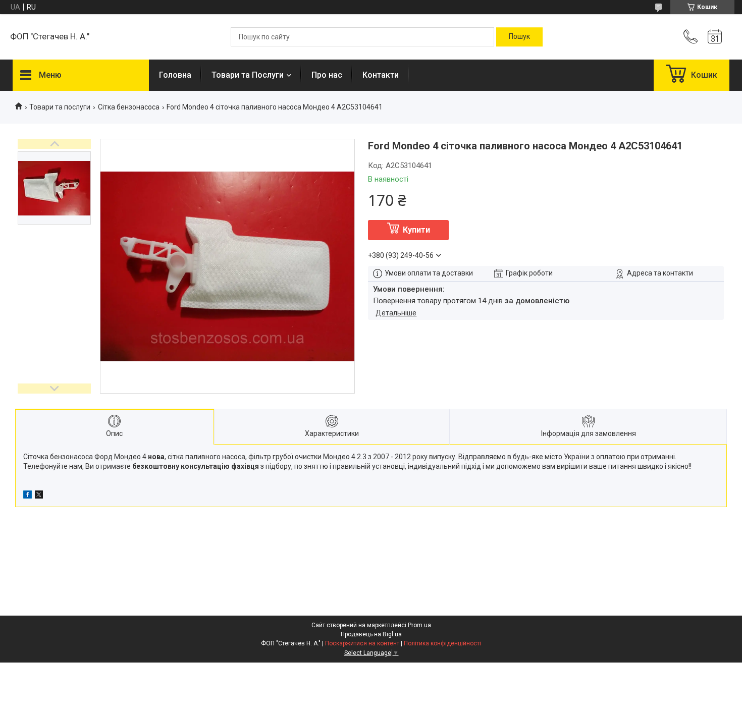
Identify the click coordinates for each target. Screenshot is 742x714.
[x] (39, 496)
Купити (416, 230)
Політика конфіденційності (442, 643)
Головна (175, 75)
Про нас (326, 75)
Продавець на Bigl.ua (371, 634)
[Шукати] (519, 36)
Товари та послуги (59, 107)
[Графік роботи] (715, 37)
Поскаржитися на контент (362, 643)
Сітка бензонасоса (129, 107)
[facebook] (27, 496)
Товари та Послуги (247, 75)
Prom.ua (419, 625)
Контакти (380, 75)
